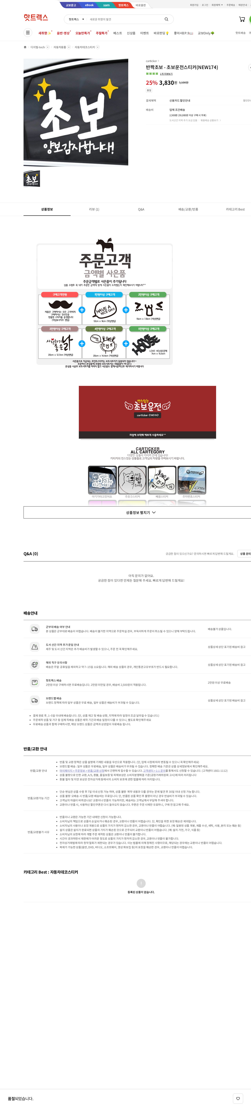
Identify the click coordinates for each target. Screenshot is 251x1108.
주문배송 (230, 4)
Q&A (141, 209)
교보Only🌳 (206, 33)
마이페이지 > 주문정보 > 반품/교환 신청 (82, 771)
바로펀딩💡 (161, 33)
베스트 (117, 33)
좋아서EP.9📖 (183, 33)
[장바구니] (242, 19)
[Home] (25, 47)
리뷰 (94, 209)
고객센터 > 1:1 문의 (154, 771)
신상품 (131, 33)
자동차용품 (60, 47)
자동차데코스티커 (85, 47)
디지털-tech (38, 47)
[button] (159, 74)
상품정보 (47, 209)
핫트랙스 (74, 19)
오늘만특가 (82, 33)
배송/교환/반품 (188, 209)
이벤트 (144, 33)
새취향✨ (44, 33)
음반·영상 (63, 33)
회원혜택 (216, 4)
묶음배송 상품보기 (209, 120)
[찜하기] (238, 1098)
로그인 (205, 4)
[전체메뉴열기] (28, 32)
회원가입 (194, 4)
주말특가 (101, 33)
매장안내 (242, 4)
